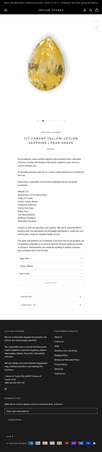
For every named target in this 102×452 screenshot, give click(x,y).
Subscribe (15, 420)
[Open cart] (96, 10)
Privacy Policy (60, 364)
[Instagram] (6, 388)
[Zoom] (96, 20)
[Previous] (37, 120)
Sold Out (51, 283)
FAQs (56, 346)
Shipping (27, 297)
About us (58, 337)
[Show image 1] (43, 120)
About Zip (58, 369)
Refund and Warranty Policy (66, 360)
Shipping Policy (61, 355)
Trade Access (60, 373)
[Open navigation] (5, 10)
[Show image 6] (59, 120)
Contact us (28, 305)
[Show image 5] (55, 120)
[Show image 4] (52, 120)
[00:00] (51, 65)
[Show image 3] (49, 120)
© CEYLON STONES (17, 443)
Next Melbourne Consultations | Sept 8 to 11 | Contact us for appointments (51, 3)
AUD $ (10, 437)
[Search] (90, 10)
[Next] (64, 120)
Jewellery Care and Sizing (65, 350)
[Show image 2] (46, 120)
